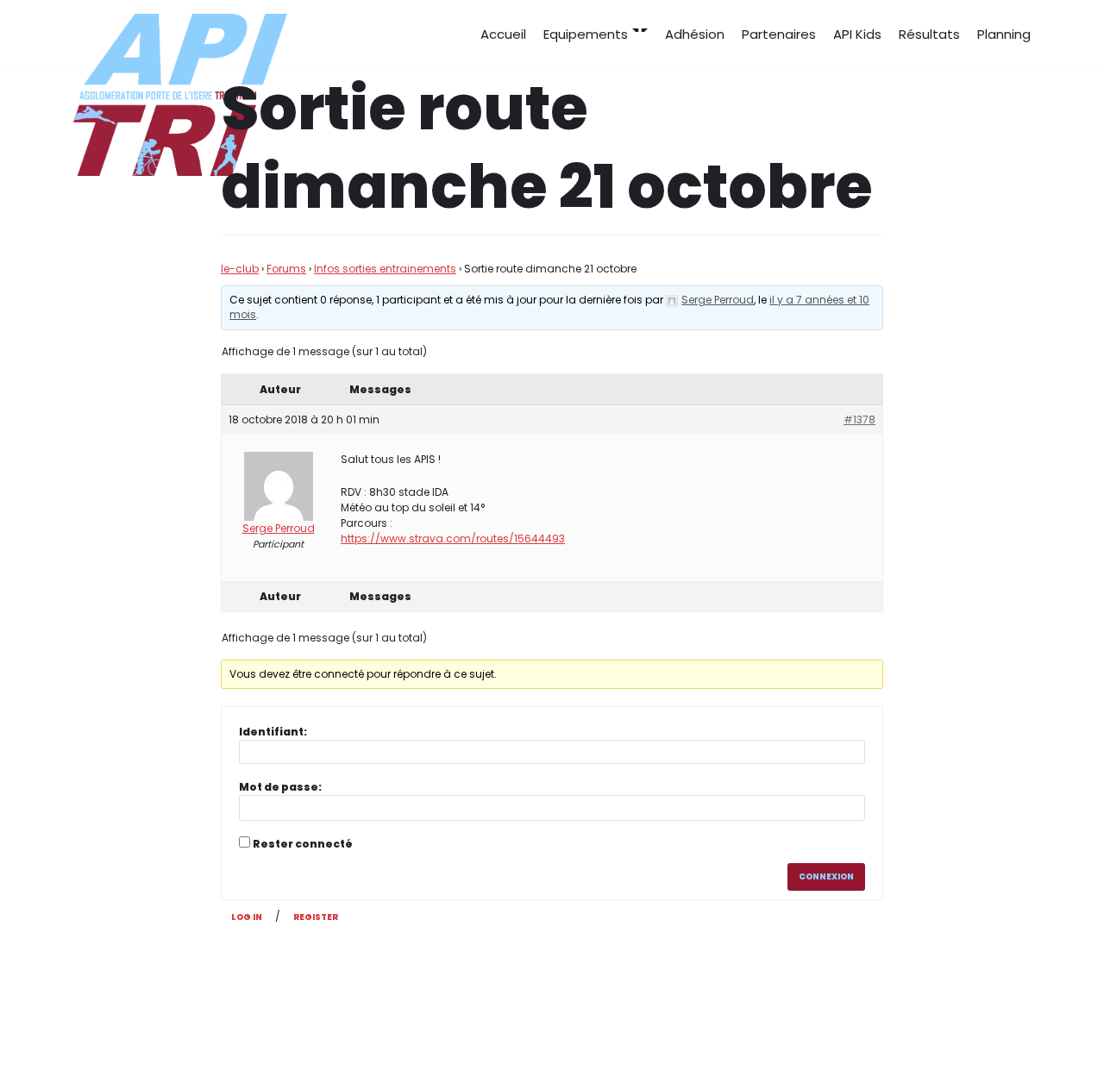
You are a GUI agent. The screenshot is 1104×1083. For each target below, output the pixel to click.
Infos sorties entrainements (385, 268)
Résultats (929, 34)
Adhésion (694, 34)
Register (315, 917)
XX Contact (994, 1038)
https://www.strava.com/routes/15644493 (453, 538)
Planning (1004, 34)
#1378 (859, 419)
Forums (286, 268)
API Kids (857, 34)
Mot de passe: (280, 786)
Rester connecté (303, 843)
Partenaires (779, 34)
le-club (240, 268)
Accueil (503, 34)
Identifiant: (273, 731)
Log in (246, 917)
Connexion (826, 876)
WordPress (245, 1038)
